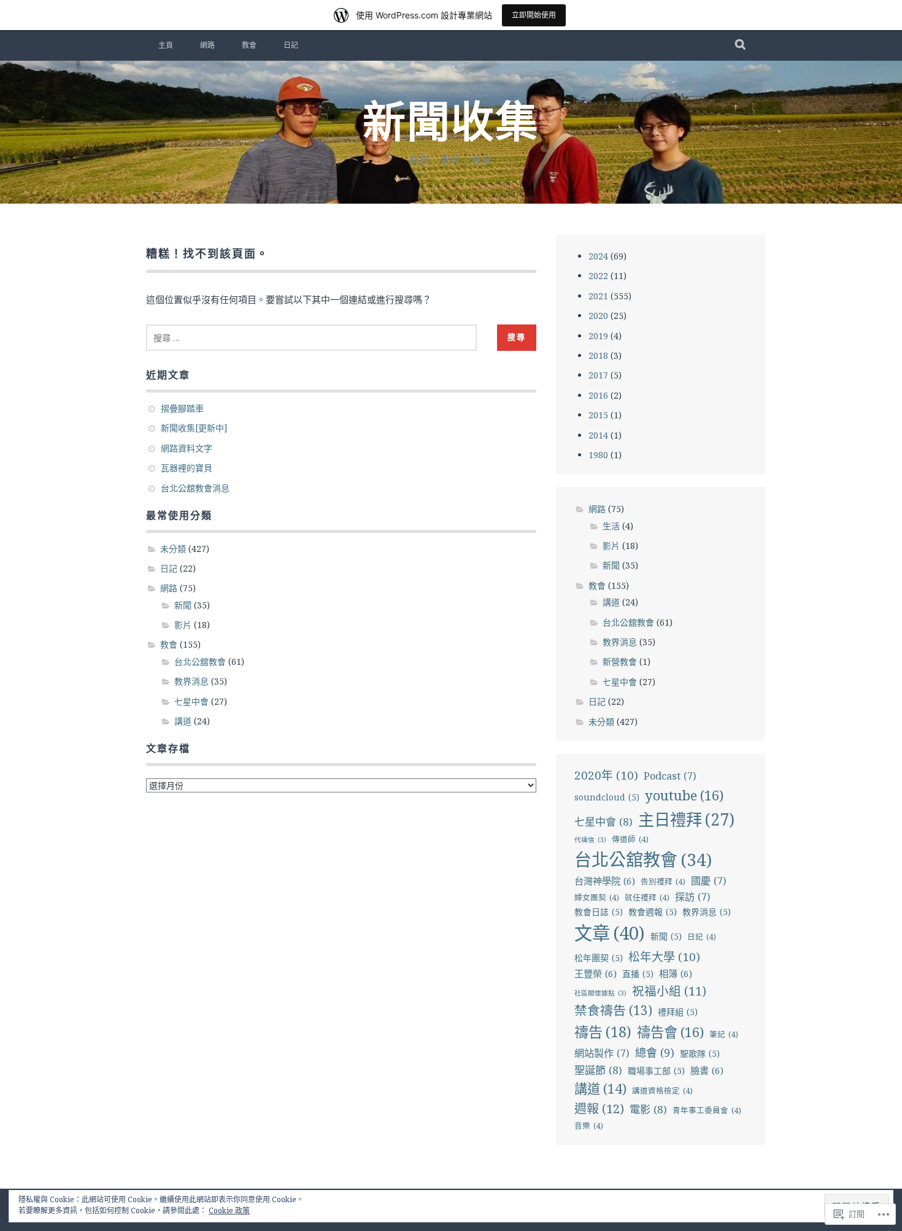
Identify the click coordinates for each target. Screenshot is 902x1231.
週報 (599, 1108)
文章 (609, 933)
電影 (648, 1109)
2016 (598, 395)
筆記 (723, 1034)
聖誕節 (598, 1070)
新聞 (182, 605)
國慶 (709, 881)
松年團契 (598, 958)
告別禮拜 (663, 881)
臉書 (706, 1070)
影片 (182, 625)
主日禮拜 (686, 819)
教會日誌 (598, 912)
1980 (598, 455)
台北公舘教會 (200, 661)
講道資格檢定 (662, 1091)
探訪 (693, 896)
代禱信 (590, 839)
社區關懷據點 (600, 993)
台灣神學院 (604, 881)
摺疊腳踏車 (182, 408)
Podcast (670, 776)
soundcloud (606, 797)
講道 (182, 721)
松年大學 (664, 957)
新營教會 (620, 661)
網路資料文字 (186, 448)
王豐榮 (595, 973)
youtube (684, 795)
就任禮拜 (647, 897)
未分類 (173, 548)
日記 (290, 45)
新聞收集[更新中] (194, 428)
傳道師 (630, 839)
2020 (598, 315)
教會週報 (652, 912)
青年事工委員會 (707, 1110)
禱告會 (670, 1031)
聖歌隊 (700, 1053)
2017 (598, 375)
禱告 (602, 1031)
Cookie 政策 (229, 1210)
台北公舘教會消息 (195, 488)
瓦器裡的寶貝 (186, 468)
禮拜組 (678, 1012)
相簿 (675, 973)
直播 (637, 974)
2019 (598, 336)
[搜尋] (741, 45)
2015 (598, 415)
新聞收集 (451, 122)
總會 (654, 1052)
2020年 (606, 775)
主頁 (165, 45)
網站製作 (602, 1053)
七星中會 (191, 701)
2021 (598, 296)
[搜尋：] (311, 337)
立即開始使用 (534, 15)
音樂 (588, 1126)
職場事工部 (656, 1070)
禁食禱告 (613, 1010)
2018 (598, 355)
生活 (611, 526)
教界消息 (191, 681)
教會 (249, 45)
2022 (598, 276)
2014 (598, 435)
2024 (598, 256)
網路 (207, 45)
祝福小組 (669, 991)
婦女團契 (596, 897)
